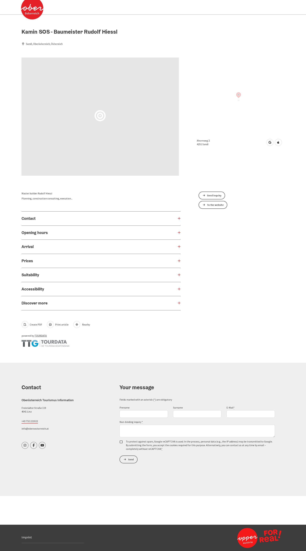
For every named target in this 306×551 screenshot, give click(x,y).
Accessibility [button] (33, 289)
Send (131, 459)
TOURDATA (40, 335)
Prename (125, 407)
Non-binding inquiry (131, 421)
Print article (62, 324)
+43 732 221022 (30, 421)
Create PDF (35, 324)
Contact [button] (29, 218)
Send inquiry (214, 195)
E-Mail (230, 407)
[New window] (45, 341)
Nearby (85, 324)
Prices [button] (27, 260)
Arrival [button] (28, 246)
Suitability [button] (30, 274)
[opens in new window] (252, 538)
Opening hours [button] (35, 232)
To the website (215, 204)
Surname (178, 407)
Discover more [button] (34, 303)
